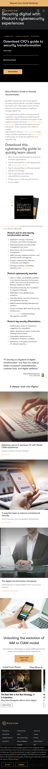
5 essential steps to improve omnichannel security (21, 514)
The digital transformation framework (19, 581)
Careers (36, 734)
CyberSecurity (8, 36)
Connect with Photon (11, 226)
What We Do (5, 734)
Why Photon (5, 741)
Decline (21, 765)
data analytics (26, 268)
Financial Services (22, 36)
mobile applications (19, 165)
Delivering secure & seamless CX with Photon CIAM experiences (22, 446)
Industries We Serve (7, 737)
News (18, 734)
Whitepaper (35, 36)
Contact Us (37, 730)
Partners (36, 737)
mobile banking (30, 132)
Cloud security (15, 314)
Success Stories (21, 730)
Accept (7, 765)
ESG (35, 744)
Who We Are (5, 730)
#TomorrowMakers (22, 741)
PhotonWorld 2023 (22, 737)
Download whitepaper (10, 591)
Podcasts (19, 744)
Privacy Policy (13, 759)
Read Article (6, 705)
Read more (6, 455)
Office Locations (38, 741)
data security (36, 134)
